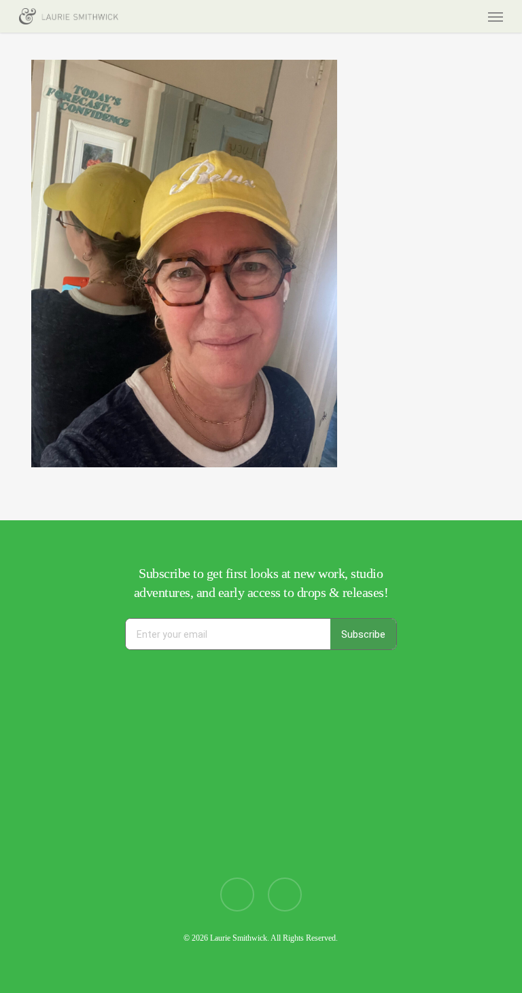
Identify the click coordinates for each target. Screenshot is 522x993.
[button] (495, 16)
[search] (442, 16)
